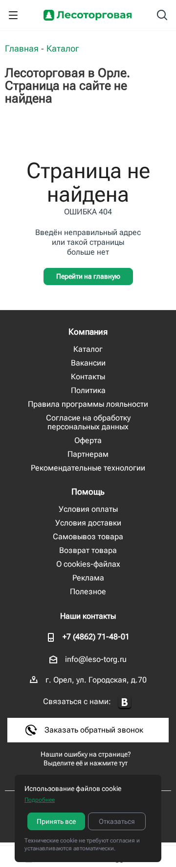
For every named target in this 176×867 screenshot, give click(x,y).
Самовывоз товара (88, 536)
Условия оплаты (88, 509)
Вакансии (88, 363)
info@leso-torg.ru (96, 659)
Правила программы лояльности (88, 404)
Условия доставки (88, 522)
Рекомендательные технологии (88, 468)
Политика (88, 390)
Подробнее (39, 799)
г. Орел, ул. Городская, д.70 (96, 679)
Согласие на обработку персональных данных (88, 422)
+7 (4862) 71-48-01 (96, 636)
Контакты (88, 376)
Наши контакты (88, 616)
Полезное (88, 591)
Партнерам (88, 454)
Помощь (88, 492)
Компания (88, 332)
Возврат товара (88, 550)
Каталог (88, 349)
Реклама (88, 577)
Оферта (88, 440)
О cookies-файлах (88, 564)
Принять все (56, 821)
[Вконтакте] (124, 702)
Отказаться (117, 821)
